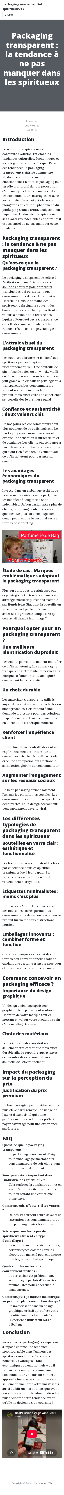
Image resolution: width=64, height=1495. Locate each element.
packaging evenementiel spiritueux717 (22, 6)
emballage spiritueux (33, 1005)
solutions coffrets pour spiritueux (27, 287)
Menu (8, 15)
